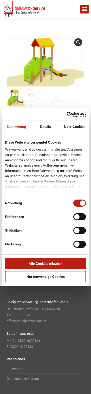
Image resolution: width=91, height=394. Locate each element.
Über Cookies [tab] (74, 127)
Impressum (15, 368)
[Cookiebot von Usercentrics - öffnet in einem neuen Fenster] (66, 114)
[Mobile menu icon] (84, 9)
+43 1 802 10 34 (18, 315)
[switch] (79, 216)
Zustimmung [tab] (16, 127)
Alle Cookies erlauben (46, 263)
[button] (78, 42)
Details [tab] (45, 127)
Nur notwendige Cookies (46, 277)
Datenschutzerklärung (23, 379)
